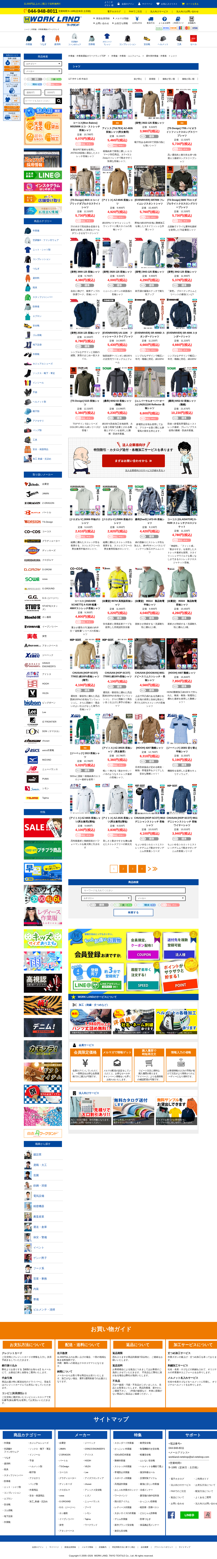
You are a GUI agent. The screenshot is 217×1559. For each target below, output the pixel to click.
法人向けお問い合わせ (187, 11)
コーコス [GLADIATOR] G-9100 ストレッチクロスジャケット (182, 523)
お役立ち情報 (121, 23)
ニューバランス (92, 1501)
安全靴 (147, 44)
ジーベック (90, 1443)
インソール (34, 1454)
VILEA (87, 1466)
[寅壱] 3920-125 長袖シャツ (117, 271)
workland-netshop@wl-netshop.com (189, 1457)
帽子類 (32, 1472)
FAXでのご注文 (178, 1491)
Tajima (88, 1519)
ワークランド (91, 1525)
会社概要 (144, 1547)
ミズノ (88, 1495)
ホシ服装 (63, 1513)
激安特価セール (147, 1472)
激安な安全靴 (121, 1531)
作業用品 (33, 1490)
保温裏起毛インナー (149, 1525)
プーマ (88, 1507)
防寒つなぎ (145, 1519)
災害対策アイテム (148, 1478)
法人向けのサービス (181, 1485)
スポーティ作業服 (123, 1478)
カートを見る (192, 4)
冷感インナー (146, 1490)
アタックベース (66, 1531)
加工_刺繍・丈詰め (38, 1501)
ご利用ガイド (202, 1478)
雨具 (6, 1469)
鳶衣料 (57, 44)
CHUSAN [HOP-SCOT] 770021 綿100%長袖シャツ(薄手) (85, 676)
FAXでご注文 (135, 11)
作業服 (29, 44)
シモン (88, 1513)
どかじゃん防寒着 (148, 1513)
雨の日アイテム (122, 1501)
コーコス (63, 1472)
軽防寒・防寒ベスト (149, 1507)
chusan (88, 1484)
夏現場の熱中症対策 (149, 1495)
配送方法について (204, 1491)
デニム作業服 (121, 1519)
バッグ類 (33, 1484)
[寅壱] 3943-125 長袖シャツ (149, 271)
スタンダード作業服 (124, 1443)
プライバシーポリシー (163, 1547)
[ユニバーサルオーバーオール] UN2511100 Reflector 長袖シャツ (150, 404)
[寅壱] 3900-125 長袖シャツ (85, 271)
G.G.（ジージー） (67, 1507)
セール (193, 44)
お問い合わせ (102, 23)
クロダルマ (64, 1490)
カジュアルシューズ (38, 1443)
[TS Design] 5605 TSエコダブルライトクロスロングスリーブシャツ (181, 204)
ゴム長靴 (8, 1510)
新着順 (152, 79)
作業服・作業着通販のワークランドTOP (87, 56)
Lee (86, 1472)
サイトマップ (184, 1547)
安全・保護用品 (36, 1495)
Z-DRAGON (64, 1454)
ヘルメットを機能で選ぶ (151, 1466)
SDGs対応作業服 (123, 1454)
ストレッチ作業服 (123, 1466)
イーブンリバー (66, 1519)
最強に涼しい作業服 (149, 1484)
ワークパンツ (121, 1495)
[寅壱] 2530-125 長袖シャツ (85, 332)
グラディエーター (67, 1478)
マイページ (147, 4)
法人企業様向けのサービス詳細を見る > (145, 470)
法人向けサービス (159, 11)
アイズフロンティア (94, 1478)
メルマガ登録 (122, 18)
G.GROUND (65, 1501)
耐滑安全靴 (145, 1443)
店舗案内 (102, 1547)
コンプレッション (127, 44)
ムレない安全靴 (147, 1460)
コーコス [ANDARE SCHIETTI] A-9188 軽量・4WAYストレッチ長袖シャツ (85, 605)
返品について (177, 1497)
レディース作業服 (123, 1507)
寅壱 (61, 1525)
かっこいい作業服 (123, 1449)
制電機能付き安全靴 (149, 1449)
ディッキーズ (65, 1484)
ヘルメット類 (35, 1466)
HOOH (88, 1460)
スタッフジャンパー (13, 1475)
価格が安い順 (169, 79)
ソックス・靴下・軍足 (40, 1449)
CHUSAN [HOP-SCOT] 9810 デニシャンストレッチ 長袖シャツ (149, 822)
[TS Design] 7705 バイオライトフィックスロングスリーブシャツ (181, 132)
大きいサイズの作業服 (125, 1513)
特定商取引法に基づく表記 (123, 1547)
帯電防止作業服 (122, 1472)
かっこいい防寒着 (148, 1501)
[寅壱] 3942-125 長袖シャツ (182, 271)
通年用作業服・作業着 (156, 56)
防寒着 (92, 44)
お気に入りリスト (169, 4)
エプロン (8, 1498)
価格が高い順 (188, 79)
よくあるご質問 (203, 1497)
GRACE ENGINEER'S (95, 1449)
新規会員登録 (103, 18)
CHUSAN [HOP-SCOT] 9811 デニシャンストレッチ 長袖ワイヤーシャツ (182, 822)
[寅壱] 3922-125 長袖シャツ (149, 122)
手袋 (31, 1460)
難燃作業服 (120, 1460)
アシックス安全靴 (93, 1490)
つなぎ (43, 44)
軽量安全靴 (145, 1454)
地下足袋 (8, 1516)
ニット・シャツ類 (12, 1487)
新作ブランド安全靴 (124, 1525)
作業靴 (7, 1522)
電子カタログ (114, 11)
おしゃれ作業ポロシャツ (126, 1490)
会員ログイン (128, 4)
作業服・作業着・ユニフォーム (125, 56)
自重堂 (62, 1443)
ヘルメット (163, 44)
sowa (61, 1495)
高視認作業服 (121, 1484)
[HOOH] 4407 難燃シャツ (182, 672)
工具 (179, 44)
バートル (63, 1460)
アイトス (89, 1454)
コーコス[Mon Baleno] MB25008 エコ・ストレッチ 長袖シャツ (85, 126)
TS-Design (64, 1466)
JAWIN (62, 1449)
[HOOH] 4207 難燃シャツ (149, 747)
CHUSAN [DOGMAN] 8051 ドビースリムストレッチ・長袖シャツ (149, 676)
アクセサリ (34, 1478)
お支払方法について (205, 1485)
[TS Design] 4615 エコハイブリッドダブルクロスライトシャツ (85, 204)
